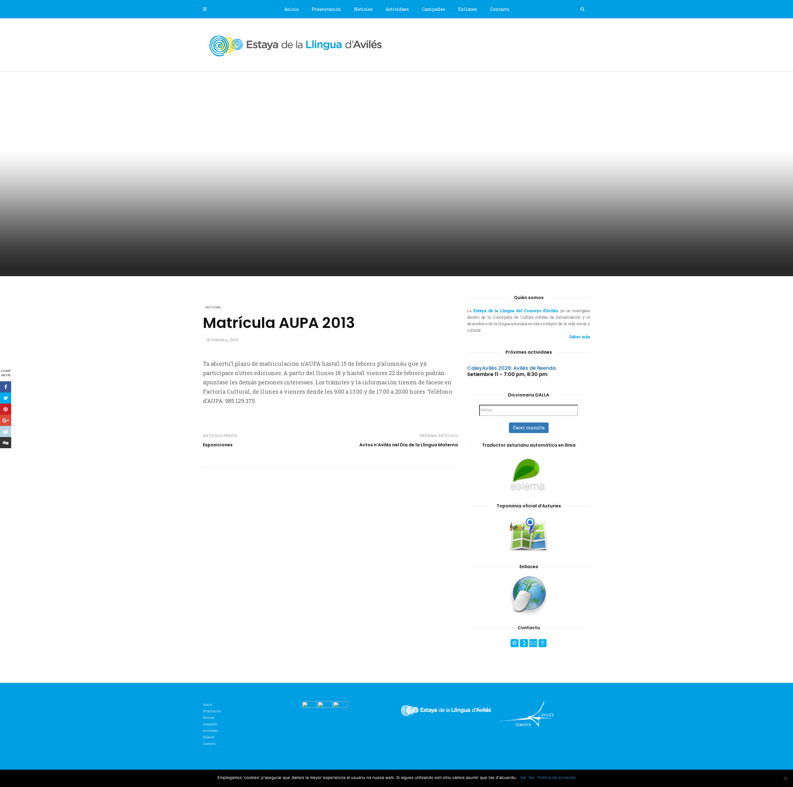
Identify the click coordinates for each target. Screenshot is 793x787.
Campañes (433, 9)
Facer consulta (529, 428)
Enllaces (467, 9)
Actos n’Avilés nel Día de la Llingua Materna (408, 445)
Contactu (499, 9)
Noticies (363, 9)
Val (523, 777)
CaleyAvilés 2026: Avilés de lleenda (511, 368)
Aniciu (291, 9)
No (531, 777)
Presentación (326, 9)
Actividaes (397, 9)
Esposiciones (218, 445)
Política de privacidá (556, 777)
